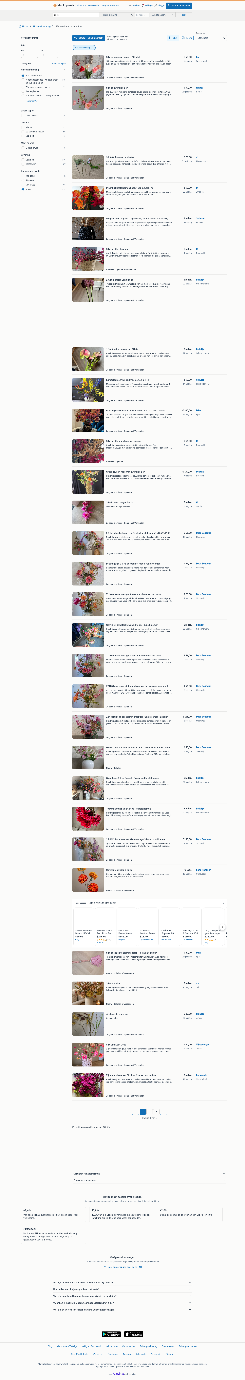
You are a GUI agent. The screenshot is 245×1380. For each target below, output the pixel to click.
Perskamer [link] (113, 1354)
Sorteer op (200, 33)
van (22, 50)
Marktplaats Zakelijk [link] (67, 1346)
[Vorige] (135, 1112)
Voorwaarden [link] (94, 5)
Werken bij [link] (98, 1354)
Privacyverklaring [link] (148, 1346)
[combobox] (76, 14)
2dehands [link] (141, 1354)
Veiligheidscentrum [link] (110, 5)
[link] (63, 5)
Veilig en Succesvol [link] (91, 1346)
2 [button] (149, 1111)
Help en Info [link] (111, 1346)
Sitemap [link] (170, 1354)
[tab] (173, 38)
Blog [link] (50, 1346)
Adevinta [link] (127, 1354)
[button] (147, 5)
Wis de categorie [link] (59, 64)
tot (42, 50)
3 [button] (156, 1111)
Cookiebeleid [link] (168, 1346)
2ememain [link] (156, 1354)
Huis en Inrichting (82, 48)
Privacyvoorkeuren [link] (188, 1346)
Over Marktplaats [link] (79, 1354)
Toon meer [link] (30, 101)
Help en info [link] (81, 5)
